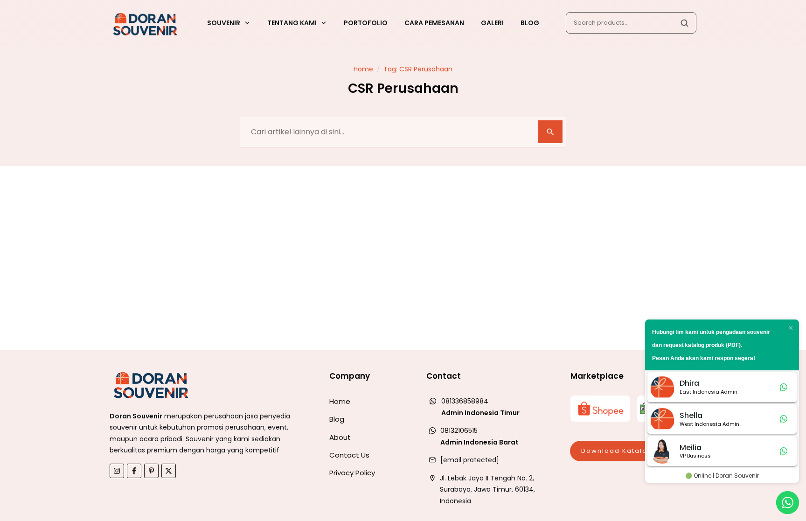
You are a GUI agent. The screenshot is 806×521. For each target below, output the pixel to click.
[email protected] (469, 460)
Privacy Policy (352, 473)
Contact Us (349, 455)
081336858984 (464, 401)
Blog (336, 419)
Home (339, 401)
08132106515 (459, 430)
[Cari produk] (684, 22)
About (340, 437)
